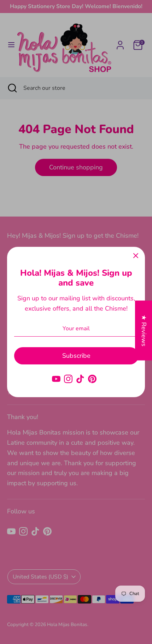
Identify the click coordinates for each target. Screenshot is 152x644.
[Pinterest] (92, 379)
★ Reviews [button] (144, 330)
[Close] (136, 256)
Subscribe (76, 355)
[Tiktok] (80, 379)
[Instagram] (68, 379)
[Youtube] (56, 379)
